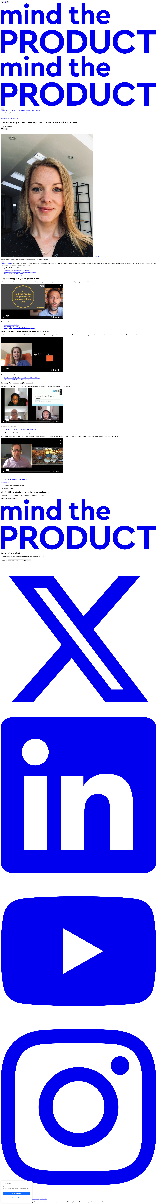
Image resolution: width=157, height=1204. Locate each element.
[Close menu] (2, 108)
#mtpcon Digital (6, 263)
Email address (4, 560)
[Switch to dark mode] (7, 2)
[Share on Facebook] (7, 129)
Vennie (41, 110)
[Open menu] (2, 2)
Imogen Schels (96, 256)
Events (23, 110)
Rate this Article (5, 482)
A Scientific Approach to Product (12, 326)
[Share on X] (4, 129)
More (2, 262)
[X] (78, 716)
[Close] (30, 1183)
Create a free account (6, 498)
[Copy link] (2, 128)
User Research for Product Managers (13, 275)
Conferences (35, 110)
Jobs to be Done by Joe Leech (11, 325)
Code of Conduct (33, 1199)
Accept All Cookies (16, 1193)
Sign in (14, 498)
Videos (19, 110)
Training (28, 110)
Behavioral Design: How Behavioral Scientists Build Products (20, 272)
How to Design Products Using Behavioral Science (17, 379)
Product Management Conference (9, 118)
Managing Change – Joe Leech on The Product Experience (19, 328)
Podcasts (14, 110)
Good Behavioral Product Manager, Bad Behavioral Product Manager (22, 378)
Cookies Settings (16, 1197)
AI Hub (8, 110)
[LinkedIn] (78, 872)
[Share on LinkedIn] (6, 129)
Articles (3, 110)
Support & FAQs (42, 1199)
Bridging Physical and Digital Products (14, 273)
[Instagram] (78, 1184)
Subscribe (26, 560)
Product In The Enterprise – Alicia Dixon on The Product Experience (22, 429)
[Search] (5, 2)
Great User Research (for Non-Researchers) (15, 479)
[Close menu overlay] (1, 55)
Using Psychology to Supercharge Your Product (16, 270)
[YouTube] (78, 1028)
